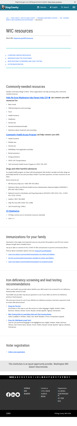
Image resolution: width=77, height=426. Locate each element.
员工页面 (61, 398)
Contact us (44, 388)
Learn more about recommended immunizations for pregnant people (30, 262)
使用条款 (27, 388)
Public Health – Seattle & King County (23, 18)
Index (11, 377)
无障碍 (8, 413)
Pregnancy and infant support (47, 18)
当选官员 (44, 394)
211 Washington (12, 211)
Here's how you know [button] (55, 2)
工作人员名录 (45, 391)
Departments (62, 388)
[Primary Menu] (74, 7)
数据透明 (27, 394)
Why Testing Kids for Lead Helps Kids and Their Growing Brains (29, 314)
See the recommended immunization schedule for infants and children (31, 258)
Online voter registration (16, 352)
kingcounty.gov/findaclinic (43, 251)
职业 (59, 401)
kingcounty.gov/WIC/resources (23, 38)
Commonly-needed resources (19, 55)
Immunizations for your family (20, 58)
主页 (7, 18)
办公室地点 (61, 391)
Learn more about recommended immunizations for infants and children (31, 254)
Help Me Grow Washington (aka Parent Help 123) (27, 97)
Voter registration (15, 64)
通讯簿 (43, 396)
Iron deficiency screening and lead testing (25, 61)
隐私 (25, 391)
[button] (75, 2)
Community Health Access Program (21, 134)
